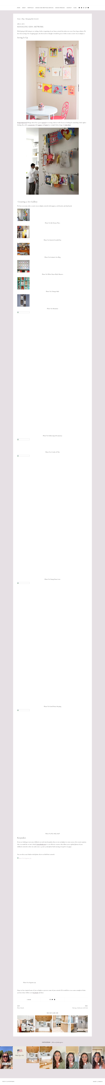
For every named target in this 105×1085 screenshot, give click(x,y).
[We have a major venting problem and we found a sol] (98, 1064)
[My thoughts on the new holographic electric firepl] (72, 1064)
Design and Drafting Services (44, 7)
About (24, 7)
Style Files (67, 125)
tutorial (44, 122)
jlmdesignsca (59, 1042)
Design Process (60, 7)
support (40, 125)
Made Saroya (98, 1081)
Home (18, 7)
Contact (69, 7)
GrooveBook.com (41, 844)
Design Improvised (22, 122)
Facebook (35, 993)
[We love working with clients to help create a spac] (46, 1064)
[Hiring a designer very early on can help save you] (6, 1064)
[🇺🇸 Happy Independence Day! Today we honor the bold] (19, 1059)
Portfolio (31, 7)
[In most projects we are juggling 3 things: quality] (85, 1064)
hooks (46, 125)
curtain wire (31, 125)
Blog (75, 7)
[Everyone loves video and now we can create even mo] (32, 1061)
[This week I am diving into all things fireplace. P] (59, 1064)
